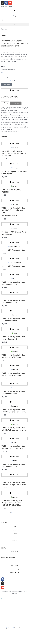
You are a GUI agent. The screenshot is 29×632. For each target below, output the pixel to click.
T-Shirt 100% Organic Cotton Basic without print (13, 283)
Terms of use (14, 562)
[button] (14, 24)
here (18, 131)
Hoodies (4, 36)
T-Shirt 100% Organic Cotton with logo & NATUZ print (13, 356)
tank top (15, 533)
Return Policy (14, 565)
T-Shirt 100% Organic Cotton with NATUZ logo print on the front (13, 210)
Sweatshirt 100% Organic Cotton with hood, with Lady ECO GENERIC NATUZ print (12, 503)
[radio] (2, 96)
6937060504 (15, 551)
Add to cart (16, 103)
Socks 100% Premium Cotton (13, 250)
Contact (14, 544)
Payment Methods (14, 572)
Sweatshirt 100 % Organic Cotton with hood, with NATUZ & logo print (13, 153)
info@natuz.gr (15, 553)
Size (2, 93)
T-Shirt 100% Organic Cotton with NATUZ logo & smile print (13, 411)
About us (14, 540)
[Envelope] (2, 587)
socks (14, 537)
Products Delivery (14, 569)
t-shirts (14, 526)
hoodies (14, 530)
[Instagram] (2, 583)
